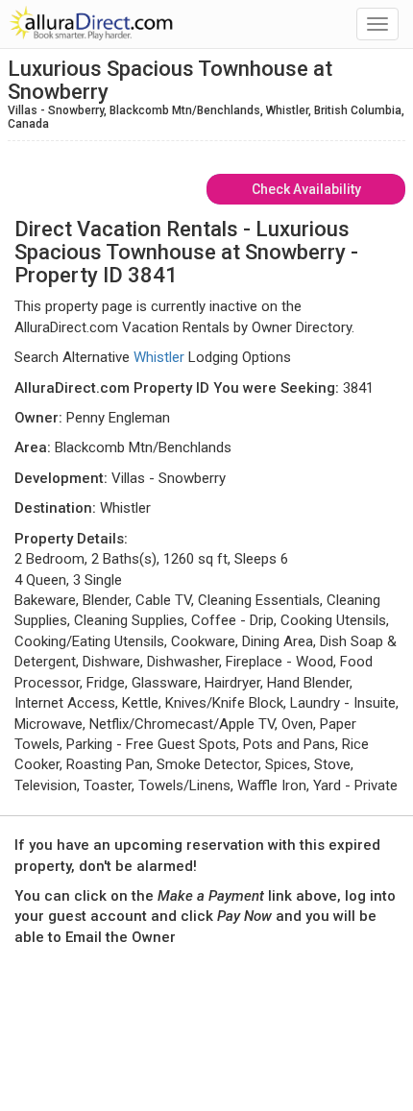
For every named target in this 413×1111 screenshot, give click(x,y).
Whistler (159, 357)
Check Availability (306, 189)
